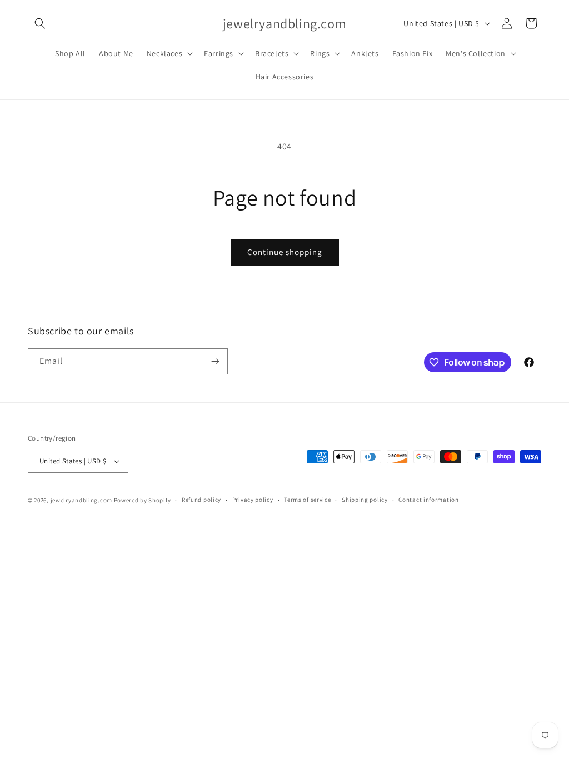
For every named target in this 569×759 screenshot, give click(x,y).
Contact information (428, 499)
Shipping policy (365, 499)
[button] (40, 23)
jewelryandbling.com (81, 500)
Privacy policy (252, 499)
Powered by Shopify (142, 500)
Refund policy (201, 499)
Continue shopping (284, 252)
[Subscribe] (215, 361)
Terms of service (307, 499)
